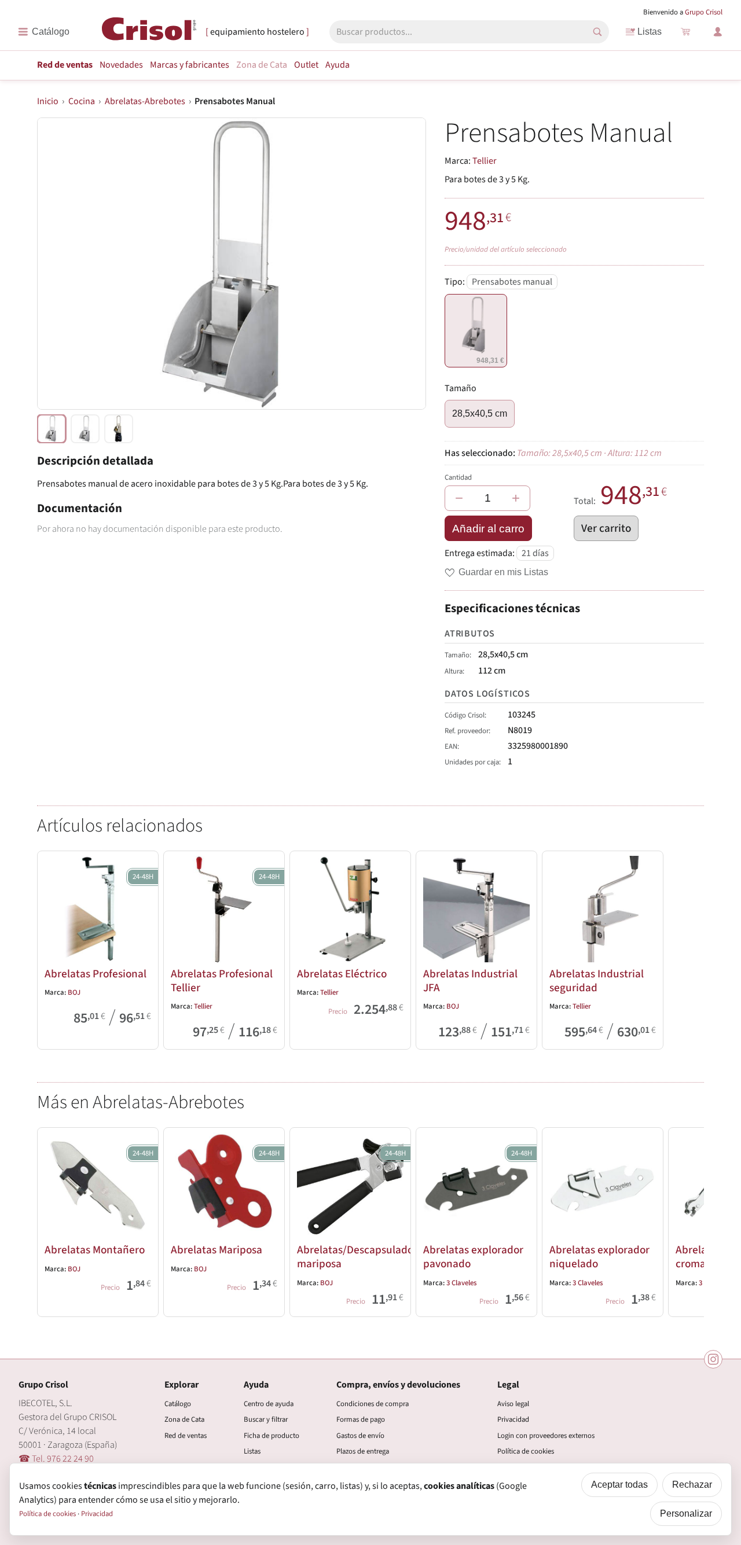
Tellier (484, 160)
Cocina (81, 101)
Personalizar (686, 1513)
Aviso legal (513, 1404)
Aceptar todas (619, 1484)
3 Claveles (461, 1283)
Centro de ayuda (269, 1404)
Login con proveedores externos (546, 1435)
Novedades (121, 64)
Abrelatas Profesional (95, 974)
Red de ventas (65, 64)
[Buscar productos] (597, 31)
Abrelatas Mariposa (216, 1250)
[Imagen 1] (85, 428)
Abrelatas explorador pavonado (473, 1257)
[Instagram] (713, 1359)
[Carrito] (685, 32)
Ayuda (337, 64)
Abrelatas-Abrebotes (145, 101)
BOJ (74, 992)
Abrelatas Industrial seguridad (596, 981)
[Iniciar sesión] (718, 32)
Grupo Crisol (703, 12)
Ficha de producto (271, 1435)
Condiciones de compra (372, 1404)
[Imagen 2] (118, 428)
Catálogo (177, 1404)
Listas (649, 31)
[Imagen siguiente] (403, 263)
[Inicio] (149, 31)
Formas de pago (360, 1419)
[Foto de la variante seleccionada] (51, 428)
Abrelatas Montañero (95, 1250)
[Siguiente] (690, 1220)
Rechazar (692, 1484)
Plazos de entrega (362, 1451)
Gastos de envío (360, 1435)
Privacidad (513, 1419)
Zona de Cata (261, 64)
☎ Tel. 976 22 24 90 (56, 1458)
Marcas (189, 64)
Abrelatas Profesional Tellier (222, 981)
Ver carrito (606, 528)
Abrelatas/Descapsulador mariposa (357, 1257)
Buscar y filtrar (266, 1419)
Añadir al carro (488, 529)
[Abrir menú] (44, 32)
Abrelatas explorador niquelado (599, 1257)
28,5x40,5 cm (479, 413)
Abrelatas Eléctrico (342, 974)
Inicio (47, 101)
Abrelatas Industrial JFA (470, 981)
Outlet (306, 64)
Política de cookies (525, 1451)
